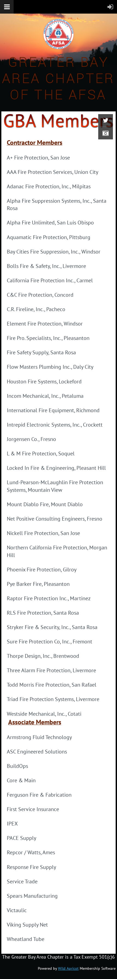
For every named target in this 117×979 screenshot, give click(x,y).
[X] (105, 120)
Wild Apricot (68, 968)
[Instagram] (105, 133)
